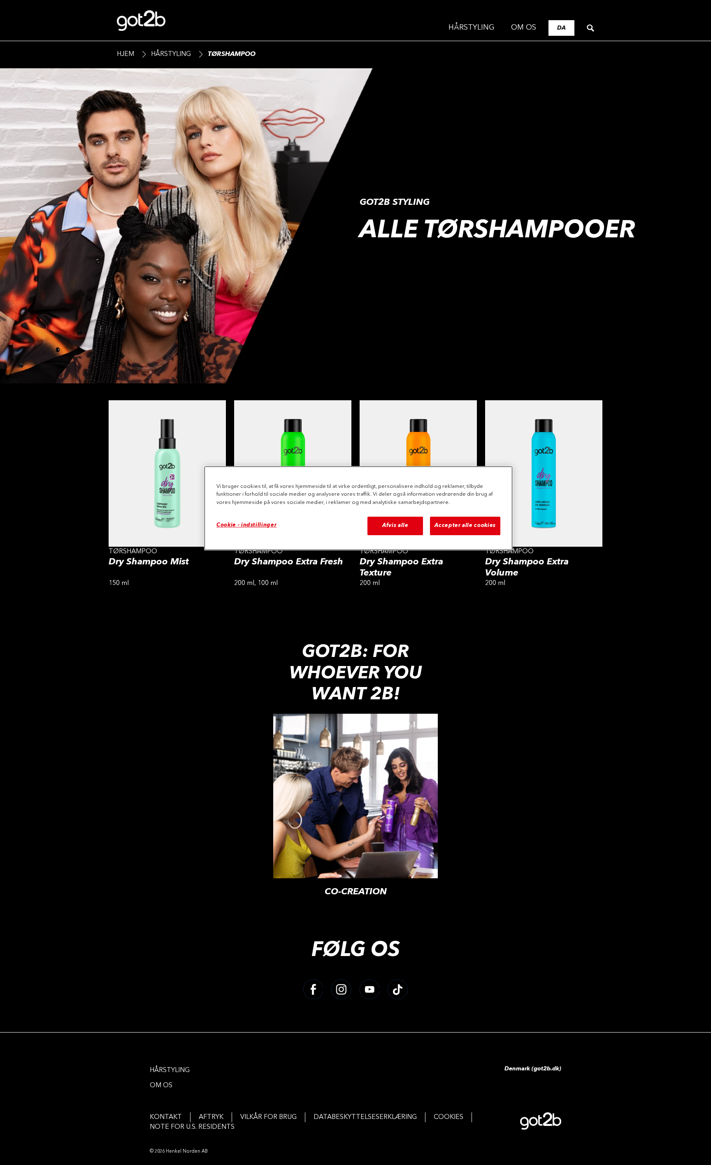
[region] (358, 508)
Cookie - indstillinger (246, 525)
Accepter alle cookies (465, 525)
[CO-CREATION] (355, 809)
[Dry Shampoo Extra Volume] (543, 496)
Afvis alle (395, 525)
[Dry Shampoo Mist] (167, 496)
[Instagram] (341, 989)
